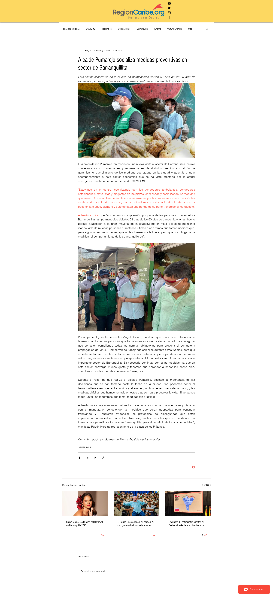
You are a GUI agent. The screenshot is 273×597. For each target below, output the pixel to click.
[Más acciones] (193, 50)
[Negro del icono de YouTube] (169, 3)
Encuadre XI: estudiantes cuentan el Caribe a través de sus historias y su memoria (186, 523)
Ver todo (206, 484)
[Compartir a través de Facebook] (79, 457)
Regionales (106, 28)
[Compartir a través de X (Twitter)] (87, 457)
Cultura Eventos (174, 28)
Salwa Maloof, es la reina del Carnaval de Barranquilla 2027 (84, 523)
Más (190, 28)
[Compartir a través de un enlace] (102, 457)
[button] (206, 28)
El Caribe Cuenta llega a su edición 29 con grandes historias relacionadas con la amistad (136, 523)
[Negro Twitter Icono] (169, 8)
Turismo (157, 28)
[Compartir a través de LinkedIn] (95, 457)
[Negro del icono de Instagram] (169, 13)
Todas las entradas (71, 28)
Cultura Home (124, 28)
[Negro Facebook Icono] (169, 17)
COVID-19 (90, 28)
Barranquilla (142, 28)
